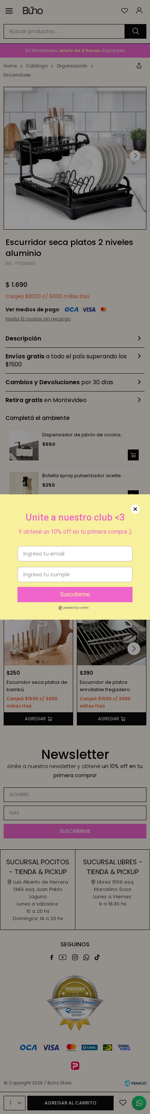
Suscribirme (75, 594)
